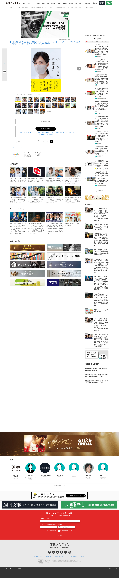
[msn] (65, 552)
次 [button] (79, 69)
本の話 (20, 568)
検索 (95, 3)
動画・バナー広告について (61, 556)
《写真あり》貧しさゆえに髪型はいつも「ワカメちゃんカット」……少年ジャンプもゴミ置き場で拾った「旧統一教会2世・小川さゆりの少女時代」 (46, 43)
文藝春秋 (59, 3)
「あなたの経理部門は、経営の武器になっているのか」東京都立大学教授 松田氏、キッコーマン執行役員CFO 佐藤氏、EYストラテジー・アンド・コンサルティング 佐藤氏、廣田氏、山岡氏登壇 (54, 229)
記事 (19, 7)
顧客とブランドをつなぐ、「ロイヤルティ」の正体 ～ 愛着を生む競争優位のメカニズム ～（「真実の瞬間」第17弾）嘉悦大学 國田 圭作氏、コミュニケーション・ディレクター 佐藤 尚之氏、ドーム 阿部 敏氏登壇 (18, 229)
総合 (99, 38)
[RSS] (69, 552)
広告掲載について (38, 556)
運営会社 (83, 556)
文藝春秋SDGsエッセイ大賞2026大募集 (72, 225)
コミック (81, 3)
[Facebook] (49, 552)
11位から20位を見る (97, 190)
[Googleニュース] (61, 552)
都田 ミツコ (99, 143)
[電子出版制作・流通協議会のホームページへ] (40, 561)
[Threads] (57, 552)
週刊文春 (53, 3)
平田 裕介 (99, 56)
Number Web (5, 568)
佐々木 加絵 (104, 98)
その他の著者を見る (59, 485)
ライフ (15, 7)
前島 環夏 (99, 156)
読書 (76, 3)
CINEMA (71, 3)
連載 (48, 3)
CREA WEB (13, 568)
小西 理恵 (106, 168)
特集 (43, 3)
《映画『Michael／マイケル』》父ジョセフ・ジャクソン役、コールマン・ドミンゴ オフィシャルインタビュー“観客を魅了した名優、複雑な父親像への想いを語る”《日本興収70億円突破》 (36, 228)
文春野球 (87, 3)
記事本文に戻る (45, 121)
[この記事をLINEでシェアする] (4, 67)
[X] (53, 552)
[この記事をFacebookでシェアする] (4, 56)
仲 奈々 (98, 98)
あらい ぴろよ (99, 168)
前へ (19, 142)
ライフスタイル (19, 147)
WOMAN (65, 3)
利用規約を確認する (52, 530)
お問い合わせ (49, 556)
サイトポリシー (73, 556)
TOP (11, 7)
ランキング (30, 3)
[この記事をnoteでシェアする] (4, 72)
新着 (24, 3)
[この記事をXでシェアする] (4, 51)
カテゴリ (36, 3)
